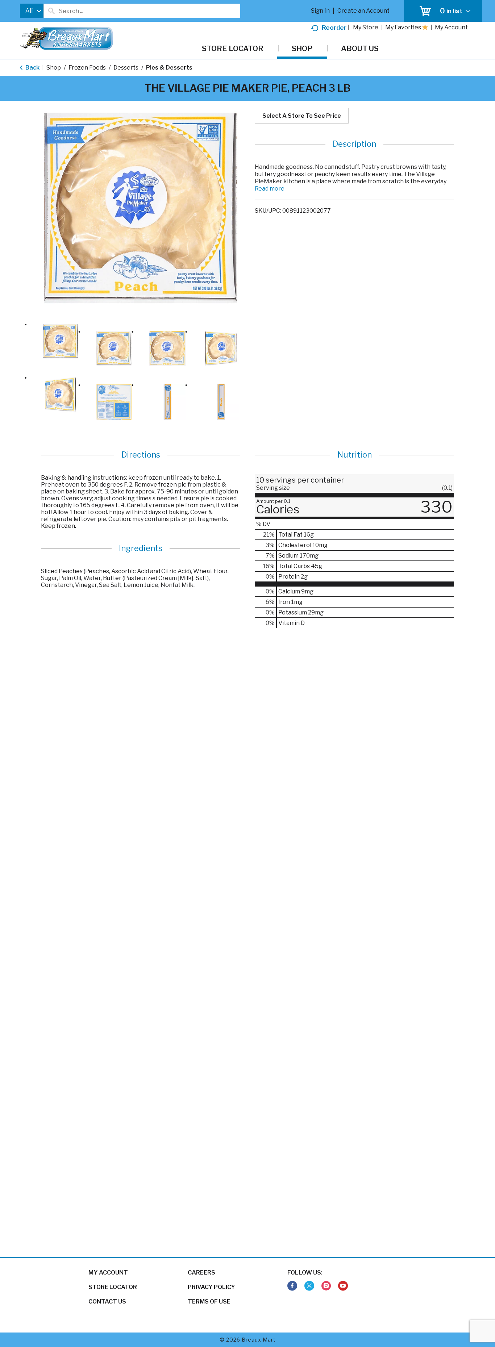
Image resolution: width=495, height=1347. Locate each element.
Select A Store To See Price (301, 115)
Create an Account (363, 10)
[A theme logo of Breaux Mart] (66, 41)
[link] (292, 1286)
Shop (53, 67)
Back (31, 67)
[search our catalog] (51, 11)
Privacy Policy (211, 1287)
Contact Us (107, 1301)
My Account (108, 1272)
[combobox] (31, 11)
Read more (269, 188)
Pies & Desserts (169, 67)
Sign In (320, 10)
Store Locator (112, 1287)
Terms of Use (209, 1301)
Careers (201, 1272)
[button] (60, 341)
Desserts (125, 67)
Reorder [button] (334, 27)
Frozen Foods (87, 67)
